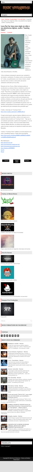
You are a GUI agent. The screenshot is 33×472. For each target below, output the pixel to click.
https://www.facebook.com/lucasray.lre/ (10, 144)
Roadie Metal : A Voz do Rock (17, 19)
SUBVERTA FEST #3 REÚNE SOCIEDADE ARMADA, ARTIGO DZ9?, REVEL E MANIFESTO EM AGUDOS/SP (18, 426)
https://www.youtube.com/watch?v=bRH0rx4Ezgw (13, 111)
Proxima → (28, 160)
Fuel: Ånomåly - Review (14, 377)
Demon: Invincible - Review (15, 369)
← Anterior (6, 160)
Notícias (7, 19)
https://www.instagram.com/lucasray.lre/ (10, 146)
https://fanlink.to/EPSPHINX (8, 148)
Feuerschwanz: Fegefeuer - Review (18, 351)
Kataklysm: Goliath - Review (15, 343)
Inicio (2, 19)
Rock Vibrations (16, 458)
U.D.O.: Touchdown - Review (15, 360)
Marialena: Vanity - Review (15, 386)
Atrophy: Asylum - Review (15, 416)
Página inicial (16, 161)
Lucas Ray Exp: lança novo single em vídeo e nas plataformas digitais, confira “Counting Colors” (15, 28)
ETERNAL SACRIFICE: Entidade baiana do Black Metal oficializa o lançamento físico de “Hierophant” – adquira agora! (20, 406)
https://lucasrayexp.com (6, 142)
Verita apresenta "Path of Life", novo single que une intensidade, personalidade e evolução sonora (20, 396)
